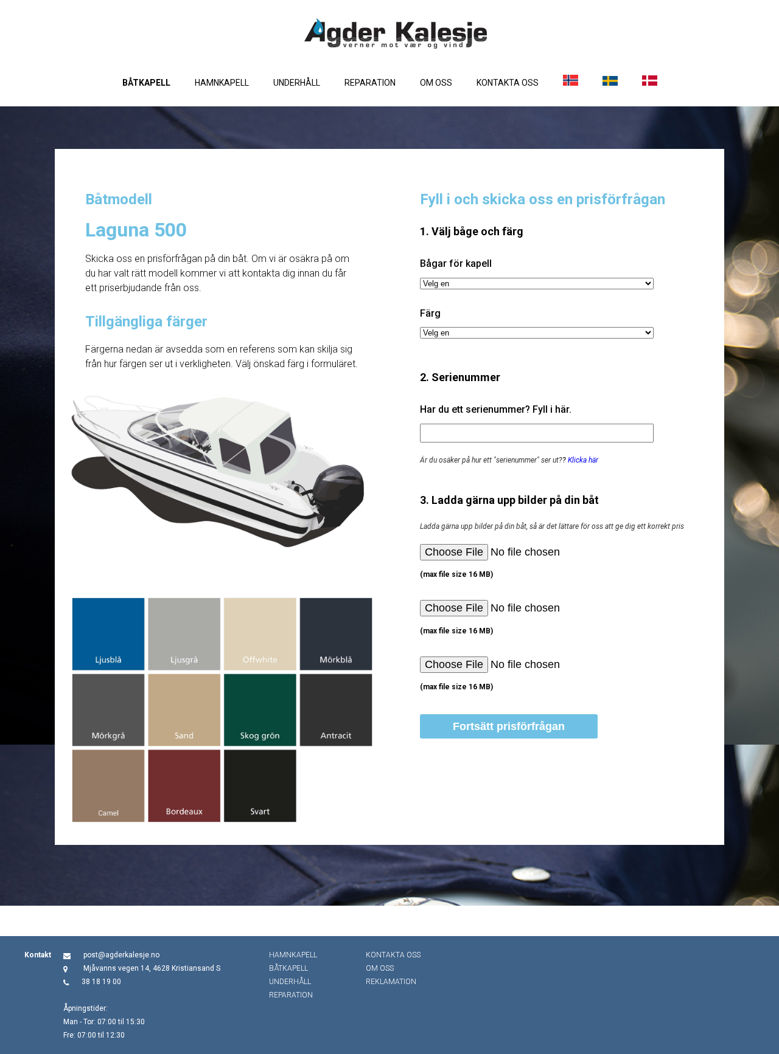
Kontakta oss (508, 83)
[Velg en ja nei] (537, 283)
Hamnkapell (222, 83)
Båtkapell (146, 83)
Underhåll (296, 83)
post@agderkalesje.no (121, 955)
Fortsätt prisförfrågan (509, 726)
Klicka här (583, 460)
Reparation (370, 83)
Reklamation (391, 981)
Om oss (436, 83)
